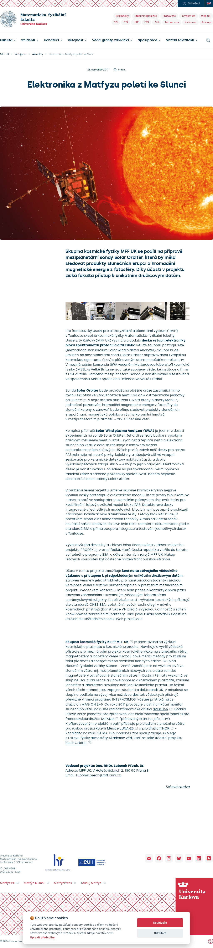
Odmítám (160, 933)
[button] (7, 40)
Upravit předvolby (42, 937)
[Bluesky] (179, 858)
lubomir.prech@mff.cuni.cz (98, 775)
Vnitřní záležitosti (180, 40)
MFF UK (4, 54)
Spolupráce (147, 40)
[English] (209, 3)
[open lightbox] (78, 311)
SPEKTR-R (160, 709)
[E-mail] (149, 858)
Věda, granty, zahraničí (110, 40)
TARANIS (107, 719)
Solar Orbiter (76, 743)
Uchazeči (51, 40)
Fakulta (6, 40)
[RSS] (209, 858)
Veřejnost (75, 40)
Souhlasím (160, 922)
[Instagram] (169, 858)
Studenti (28, 40)
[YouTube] (189, 858)
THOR (164, 728)
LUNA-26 (127, 728)
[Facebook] (159, 858)
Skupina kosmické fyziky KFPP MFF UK (97, 642)
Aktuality (37, 54)
